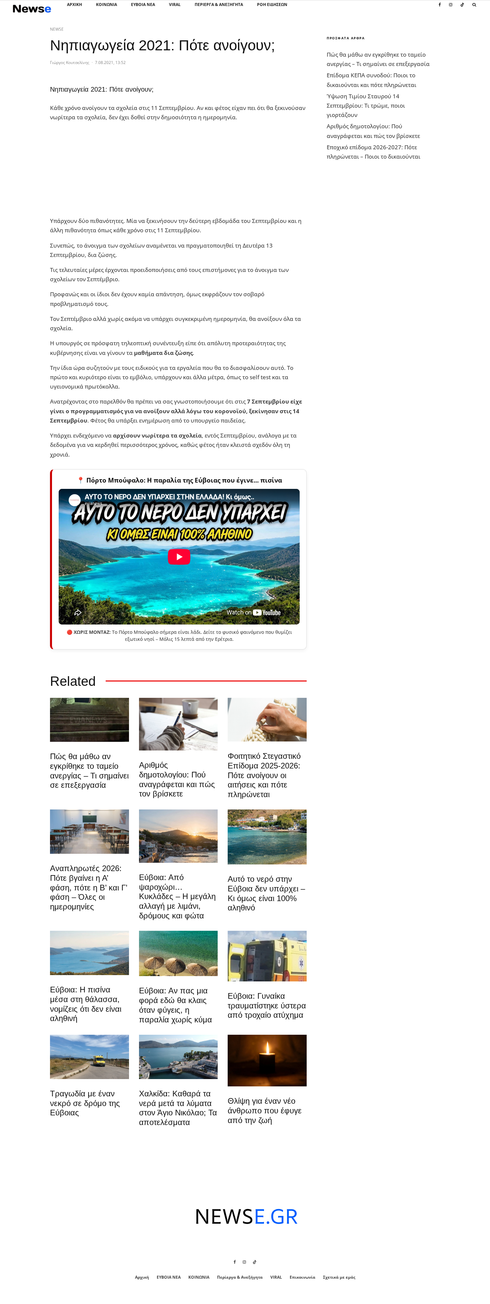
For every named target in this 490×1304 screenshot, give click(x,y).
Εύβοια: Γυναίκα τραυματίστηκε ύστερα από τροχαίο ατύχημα (267, 1005)
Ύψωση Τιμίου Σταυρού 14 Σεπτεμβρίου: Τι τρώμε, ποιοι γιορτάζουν (366, 105)
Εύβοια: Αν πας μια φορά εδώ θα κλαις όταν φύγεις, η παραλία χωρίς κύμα (175, 1005)
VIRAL (175, 4)
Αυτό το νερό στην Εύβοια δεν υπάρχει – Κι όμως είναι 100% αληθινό (266, 893)
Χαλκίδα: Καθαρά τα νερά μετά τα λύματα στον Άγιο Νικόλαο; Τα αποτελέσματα (178, 1108)
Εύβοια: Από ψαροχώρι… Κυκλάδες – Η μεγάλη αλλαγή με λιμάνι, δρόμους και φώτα (177, 896)
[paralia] (89, 953)
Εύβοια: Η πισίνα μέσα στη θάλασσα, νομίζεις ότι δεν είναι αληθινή (85, 1004)
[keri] (267, 1061)
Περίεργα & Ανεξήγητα (219, 4)
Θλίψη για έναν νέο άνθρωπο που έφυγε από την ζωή (265, 1110)
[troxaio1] (89, 1057)
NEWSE (57, 29)
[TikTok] (462, 8)
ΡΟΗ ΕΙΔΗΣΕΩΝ (272, 4)
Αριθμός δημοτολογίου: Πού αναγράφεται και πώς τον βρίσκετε (177, 779)
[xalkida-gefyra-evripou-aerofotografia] (178, 1057)
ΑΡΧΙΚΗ (74, 4)
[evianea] (89, 720)
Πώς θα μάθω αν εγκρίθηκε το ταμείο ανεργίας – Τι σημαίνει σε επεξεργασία (89, 770)
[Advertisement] (100, 169)
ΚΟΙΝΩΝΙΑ (106, 4)
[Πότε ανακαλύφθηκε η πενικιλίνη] (267, 719)
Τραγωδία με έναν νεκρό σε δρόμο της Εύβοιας (85, 1103)
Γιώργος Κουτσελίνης (69, 62)
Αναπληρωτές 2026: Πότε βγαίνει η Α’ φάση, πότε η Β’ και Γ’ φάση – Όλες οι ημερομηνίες (88, 887)
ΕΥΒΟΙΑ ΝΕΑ (143, 4)
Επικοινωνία (302, 1277)
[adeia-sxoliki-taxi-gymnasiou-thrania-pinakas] (89, 831)
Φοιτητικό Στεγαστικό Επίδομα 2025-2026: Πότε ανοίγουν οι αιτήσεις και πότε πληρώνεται (264, 775)
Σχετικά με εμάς (339, 1277)
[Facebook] (440, 8)
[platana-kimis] (178, 836)
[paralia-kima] (267, 836)
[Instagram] (450, 8)
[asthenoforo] (267, 956)
